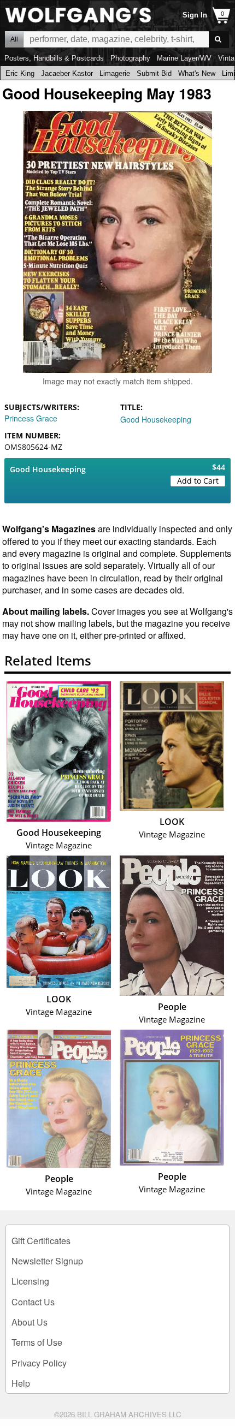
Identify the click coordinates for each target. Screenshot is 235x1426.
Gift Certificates (40, 1240)
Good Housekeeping (155, 419)
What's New (196, 73)
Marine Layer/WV (184, 58)
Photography (130, 58)
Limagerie (114, 73)
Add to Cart (198, 481)
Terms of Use (36, 1342)
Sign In (195, 15)
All (14, 39)
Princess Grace (30, 418)
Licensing (30, 1281)
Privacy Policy (39, 1363)
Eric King (19, 73)
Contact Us (33, 1302)
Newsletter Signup (47, 1261)
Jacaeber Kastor (67, 73)
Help (20, 1383)
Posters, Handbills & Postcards (54, 58)
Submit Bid (154, 73)
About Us (29, 1322)
